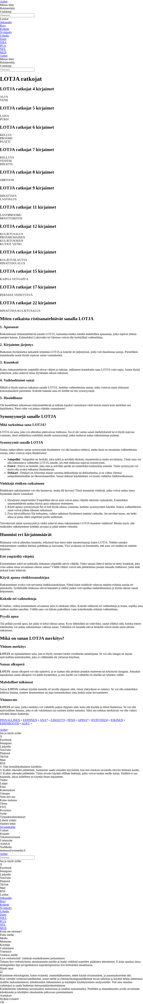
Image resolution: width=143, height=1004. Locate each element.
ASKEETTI (57, 720)
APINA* (83, 720)
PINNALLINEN (10, 720)
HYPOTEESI (99, 720)
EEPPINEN (30, 720)
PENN (71, 720)
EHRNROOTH (9, 723)
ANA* (44, 720)
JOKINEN (116, 720)
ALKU (25, 723)
